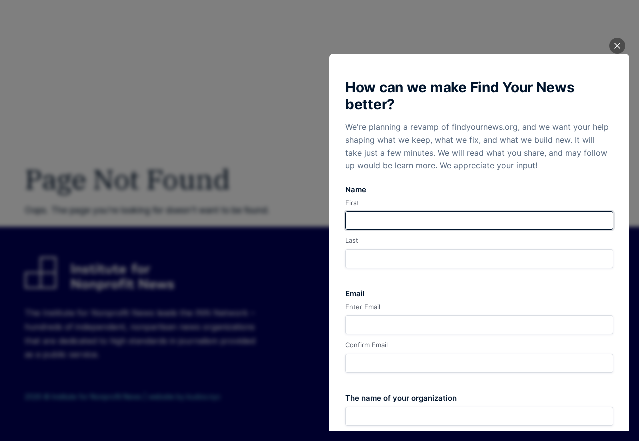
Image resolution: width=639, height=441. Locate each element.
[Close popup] (617, 46)
